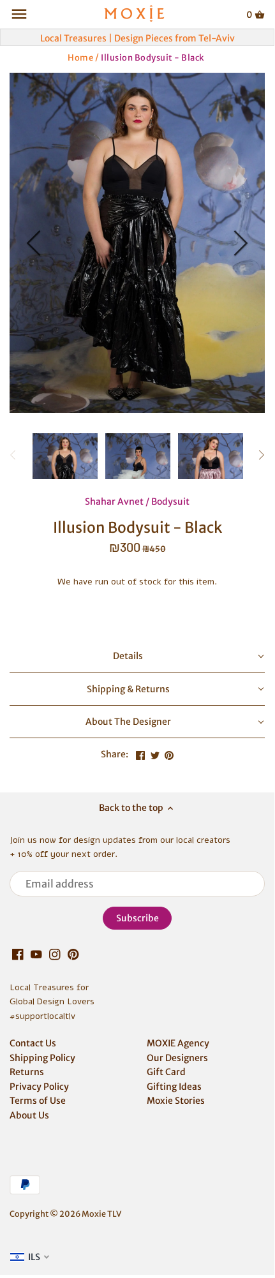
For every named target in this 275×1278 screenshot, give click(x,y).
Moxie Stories (176, 1100)
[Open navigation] (19, 14)
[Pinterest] (73, 954)
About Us (29, 1115)
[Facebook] (18, 954)
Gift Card (166, 1072)
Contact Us (33, 1043)
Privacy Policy (39, 1086)
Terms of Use (38, 1100)
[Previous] (35, 243)
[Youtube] (36, 954)
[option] (137, 243)
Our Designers (177, 1058)
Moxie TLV (101, 1214)
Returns (27, 1072)
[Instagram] (55, 954)
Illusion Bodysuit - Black (153, 57)
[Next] (239, 243)
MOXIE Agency (178, 1043)
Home (80, 57)
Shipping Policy (42, 1058)
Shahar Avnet (114, 501)
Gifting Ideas (174, 1086)
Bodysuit (170, 501)
